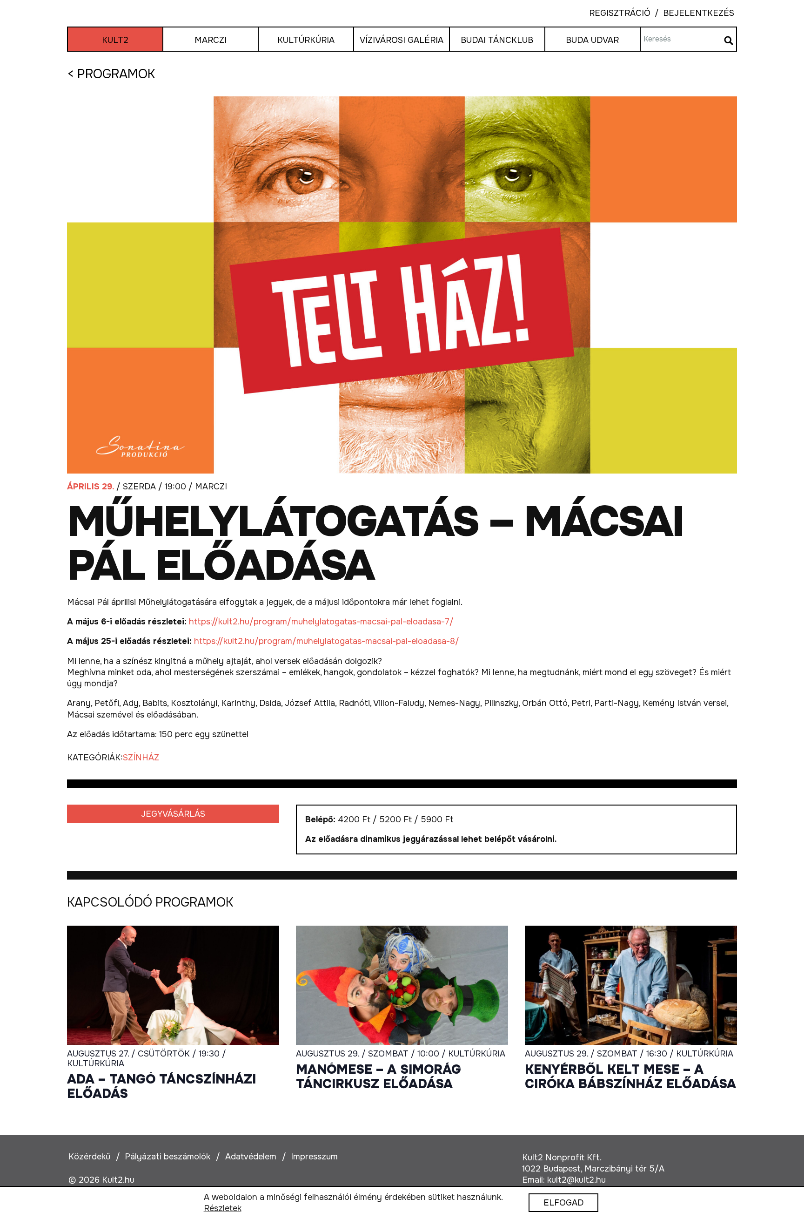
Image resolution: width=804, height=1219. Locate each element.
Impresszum (314, 1156)
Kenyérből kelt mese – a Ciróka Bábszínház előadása (630, 1077)
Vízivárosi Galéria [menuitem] (401, 40)
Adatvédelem (250, 1156)
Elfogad (563, 1203)
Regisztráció (619, 13)
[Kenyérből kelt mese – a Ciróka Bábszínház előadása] (631, 985)
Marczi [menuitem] (210, 40)
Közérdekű (89, 1156)
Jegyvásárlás (173, 814)
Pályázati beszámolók (167, 1156)
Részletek (222, 1209)
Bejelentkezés (692, 13)
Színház (141, 757)
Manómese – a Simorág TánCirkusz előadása (378, 1077)
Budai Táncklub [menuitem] (497, 40)
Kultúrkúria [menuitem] (306, 40)
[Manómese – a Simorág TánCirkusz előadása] (402, 985)
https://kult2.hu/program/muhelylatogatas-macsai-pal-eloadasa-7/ (321, 621)
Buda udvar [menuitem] (592, 40)
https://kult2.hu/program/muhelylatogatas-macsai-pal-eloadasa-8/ (328, 641)
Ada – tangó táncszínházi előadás (161, 1087)
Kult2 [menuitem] (115, 40)
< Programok (111, 74)
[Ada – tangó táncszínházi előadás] (173, 985)
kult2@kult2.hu (576, 1180)
